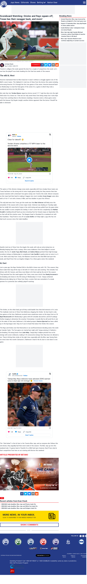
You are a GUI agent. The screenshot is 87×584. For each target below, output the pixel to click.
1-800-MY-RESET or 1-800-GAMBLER (38, 561)
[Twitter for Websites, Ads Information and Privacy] (49, 173)
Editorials (25, 2)
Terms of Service (73, 556)
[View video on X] (29, 160)
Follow (19, 136)
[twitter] (46, 64)
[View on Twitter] (50, 136)
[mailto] (53, 64)
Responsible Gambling (84, 556)
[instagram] (83, 536)
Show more (37, 381)
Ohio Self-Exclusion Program (19, 563)
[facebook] (42, 64)
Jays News (14, 2)
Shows (33, 2)
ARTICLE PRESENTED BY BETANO (14, 454)
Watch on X (45, 150)
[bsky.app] (49, 64)
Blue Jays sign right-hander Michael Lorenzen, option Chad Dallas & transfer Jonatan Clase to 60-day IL (73, 34)
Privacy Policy (64, 556)
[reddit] (57, 64)
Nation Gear (52, 2)
